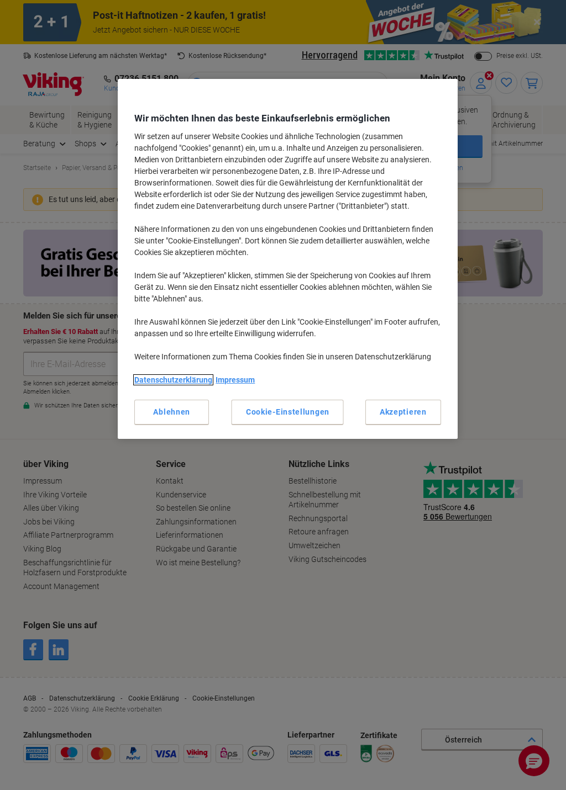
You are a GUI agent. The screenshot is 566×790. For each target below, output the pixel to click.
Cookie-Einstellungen (287, 411)
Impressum (235, 379)
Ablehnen (171, 411)
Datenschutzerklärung (173, 379)
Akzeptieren (403, 411)
